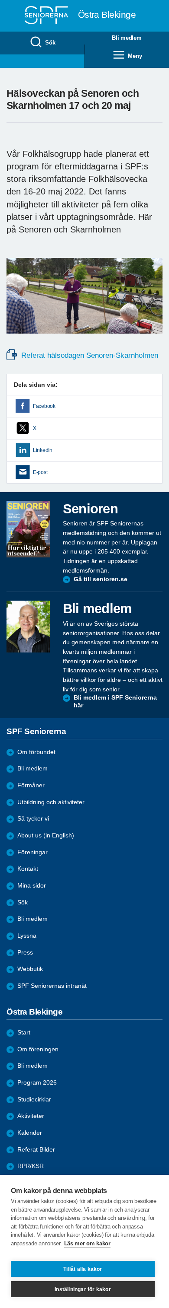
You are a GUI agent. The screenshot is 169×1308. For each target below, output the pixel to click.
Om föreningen (37, 1049)
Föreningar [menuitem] (32, 852)
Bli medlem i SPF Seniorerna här (115, 701)
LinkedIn (42, 450)
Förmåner (31, 785)
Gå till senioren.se (100, 579)
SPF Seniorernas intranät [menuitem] (52, 986)
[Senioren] (28, 529)
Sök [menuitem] (50, 42)
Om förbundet (36, 752)
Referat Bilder (36, 1149)
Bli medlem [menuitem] (126, 38)
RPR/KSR (30, 1166)
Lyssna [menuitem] (26, 935)
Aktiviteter (30, 1116)
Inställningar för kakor (83, 1289)
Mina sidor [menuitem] (31, 885)
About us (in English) (45, 835)
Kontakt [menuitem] (27, 869)
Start (23, 1032)
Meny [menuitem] (135, 56)
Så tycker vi (33, 818)
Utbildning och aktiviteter (50, 802)
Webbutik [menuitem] (30, 969)
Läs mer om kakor (87, 1243)
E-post (40, 472)
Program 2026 (37, 1082)
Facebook (44, 406)
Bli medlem (32, 768)
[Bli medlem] (28, 626)
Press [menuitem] (25, 952)
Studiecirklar (34, 1099)
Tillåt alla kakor (82, 1269)
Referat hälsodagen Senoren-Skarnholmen (88, 355)
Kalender (29, 1133)
